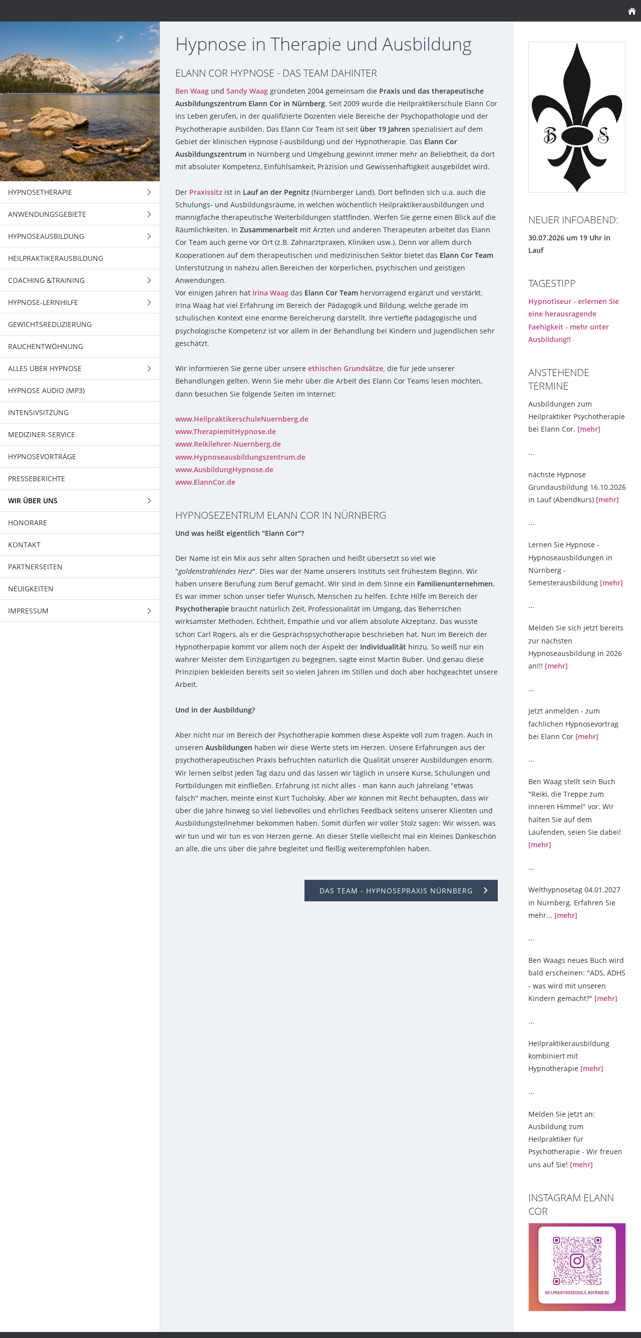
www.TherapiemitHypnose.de (225, 431)
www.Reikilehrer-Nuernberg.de (228, 444)
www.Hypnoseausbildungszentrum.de (240, 457)
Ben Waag (192, 91)
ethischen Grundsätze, (346, 368)
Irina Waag (270, 292)
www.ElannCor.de (205, 482)
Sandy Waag (247, 91)
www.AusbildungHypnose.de (224, 469)
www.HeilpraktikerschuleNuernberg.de (241, 419)
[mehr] (588, 429)
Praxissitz (205, 192)
